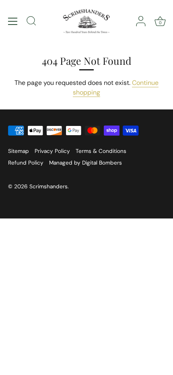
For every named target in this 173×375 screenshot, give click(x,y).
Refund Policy (25, 162)
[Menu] (13, 21)
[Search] (31, 22)
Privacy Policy (52, 151)
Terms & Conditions (101, 151)
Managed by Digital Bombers (85, 162)
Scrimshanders (48, 186)
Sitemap (18, 151)
